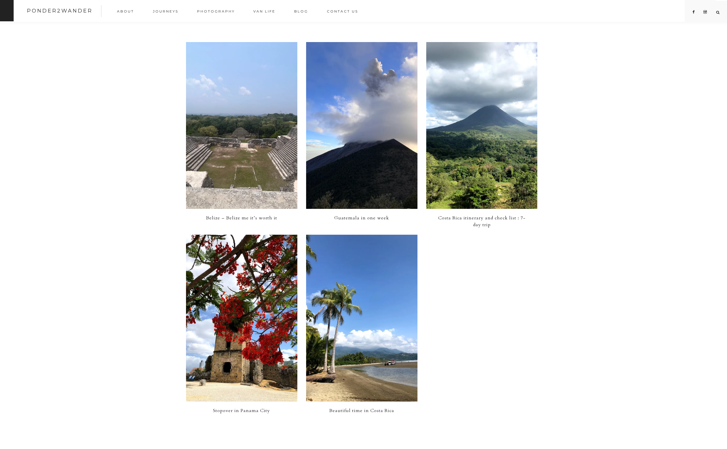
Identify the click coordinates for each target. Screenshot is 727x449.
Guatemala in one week (361, 218)
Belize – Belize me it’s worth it (241, 218)
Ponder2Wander (60, 11)
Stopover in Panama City (241, 411)
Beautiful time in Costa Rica (361, 411)
